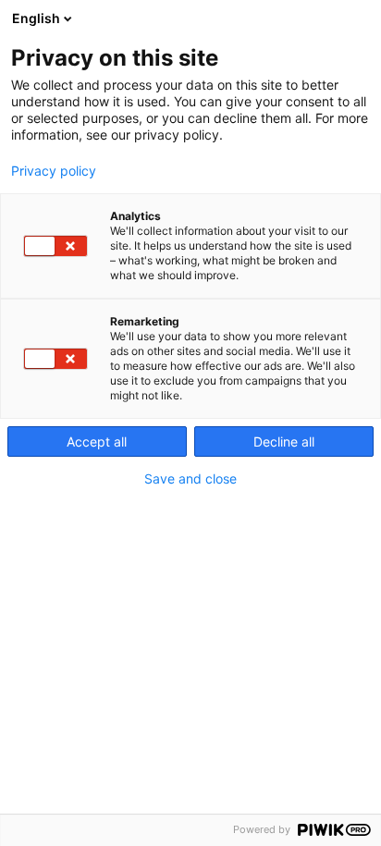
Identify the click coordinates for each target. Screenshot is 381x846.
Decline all (283, 441)
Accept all (97, 441)
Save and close (190, 479)
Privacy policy (53, 171)
